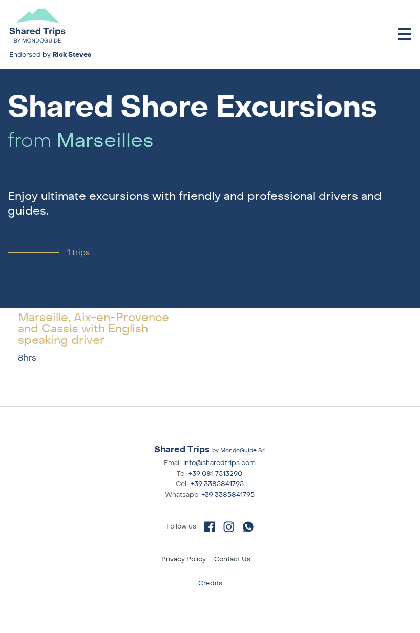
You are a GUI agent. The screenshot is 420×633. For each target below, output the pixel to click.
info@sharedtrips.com (219, 463)
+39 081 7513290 (215, 474)
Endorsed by (50, 55)
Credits (210, 583)
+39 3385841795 (217, 484)
